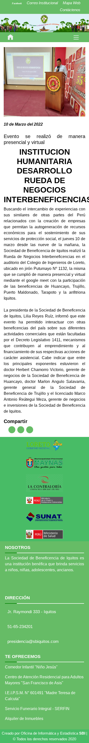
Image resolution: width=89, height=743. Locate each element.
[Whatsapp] (29, 429)
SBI (82, 733)
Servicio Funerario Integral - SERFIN (37, 709)
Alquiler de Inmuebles (24, 718)
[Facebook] (11, 429)
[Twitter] (20, 429)
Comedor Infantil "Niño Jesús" (31, 667)
